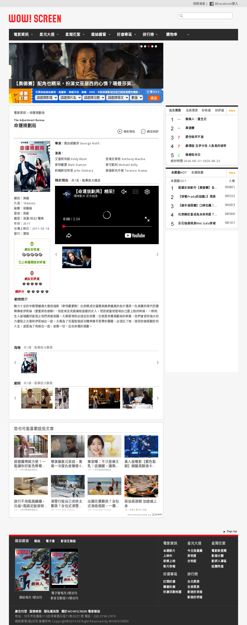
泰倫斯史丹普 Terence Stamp (126, 171)
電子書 (50, 541)
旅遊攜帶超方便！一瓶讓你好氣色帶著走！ (30, 463)
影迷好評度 (195, 597)
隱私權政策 (51, 611)
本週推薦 (197, 172)
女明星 (192, 561)
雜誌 (37, 541)
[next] (156, 257)
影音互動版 (68, 541)
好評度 (219, 110)
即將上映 (169, 561)
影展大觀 (218, 556)
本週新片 (169, 551)
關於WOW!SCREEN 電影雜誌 (81, 611)
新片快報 (169, 566)
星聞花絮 (72, 34)
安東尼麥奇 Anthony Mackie (125, 159)
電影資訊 (21, 34)
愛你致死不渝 (194, 137)
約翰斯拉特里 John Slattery (74, 171)
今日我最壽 (195, 551)
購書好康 (169, 587)
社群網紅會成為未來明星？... (197, 214)
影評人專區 (219, 561)
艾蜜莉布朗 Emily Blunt (71, 159)
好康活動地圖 (172, 592)
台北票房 (175, 110)
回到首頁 (199, 4)
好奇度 (206, 110)
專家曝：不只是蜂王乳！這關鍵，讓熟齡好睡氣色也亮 (103, 463)
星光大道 (47, 34)
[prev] (58, 257)
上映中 (167, 556)
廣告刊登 (21, 611)
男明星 (192, 556)
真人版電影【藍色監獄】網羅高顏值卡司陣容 (140, 463)
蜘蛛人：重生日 (196, 119)
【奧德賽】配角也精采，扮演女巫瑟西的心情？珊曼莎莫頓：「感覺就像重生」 (95, 83)
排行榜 (148, 34)
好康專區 (124, 34)
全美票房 (192, 110)
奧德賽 (190, 128)
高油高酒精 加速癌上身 (140, 503)
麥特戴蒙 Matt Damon (71, 165)
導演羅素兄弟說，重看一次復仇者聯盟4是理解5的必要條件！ (67, 463)
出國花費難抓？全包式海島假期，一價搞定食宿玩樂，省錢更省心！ (103, 503)
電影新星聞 (219, 551)
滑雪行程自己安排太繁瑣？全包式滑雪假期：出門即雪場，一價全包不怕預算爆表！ (66, 503)
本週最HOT (179, 172)
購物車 (172, 34)
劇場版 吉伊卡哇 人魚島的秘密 (205, 146)
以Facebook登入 (226, 4)
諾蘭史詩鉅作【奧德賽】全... (197, 188)
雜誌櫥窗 (98, 34)
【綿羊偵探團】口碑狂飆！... (197, 205)
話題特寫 (218, 566)
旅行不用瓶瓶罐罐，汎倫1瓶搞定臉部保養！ (30, 503)
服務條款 (35, 611)
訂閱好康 (169, 581)
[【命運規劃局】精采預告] (76, 257)
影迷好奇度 (195, 592)
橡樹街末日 (193, 155)
